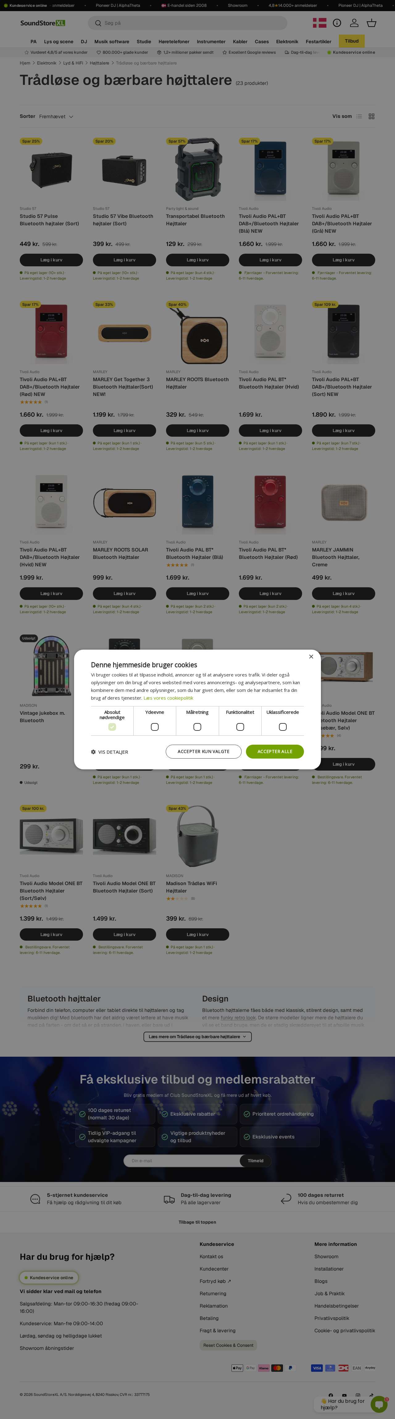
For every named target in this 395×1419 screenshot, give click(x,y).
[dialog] (197, 709)
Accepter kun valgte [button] (204, 751)
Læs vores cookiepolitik (168, 698)
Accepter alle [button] (275, 751)
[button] (109, 751)
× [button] (311, 657)
